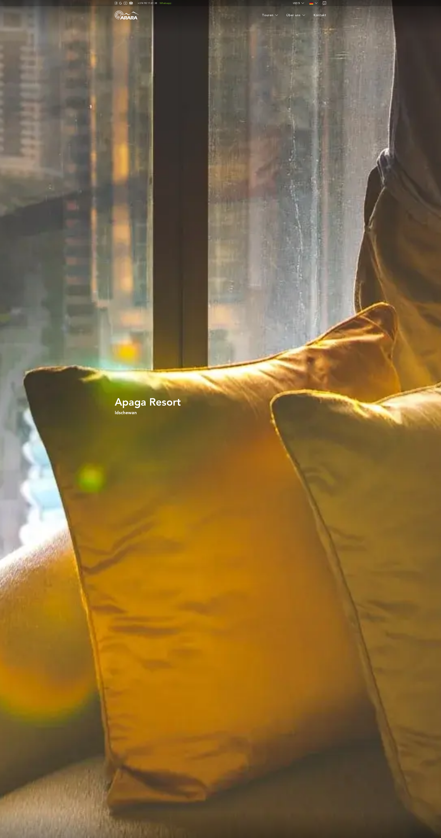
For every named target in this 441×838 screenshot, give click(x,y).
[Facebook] (116, 3)
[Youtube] (125, 3)
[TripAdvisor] (131, 3)
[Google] (120, 3)
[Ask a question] (324, 3)
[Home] (127, 15)
